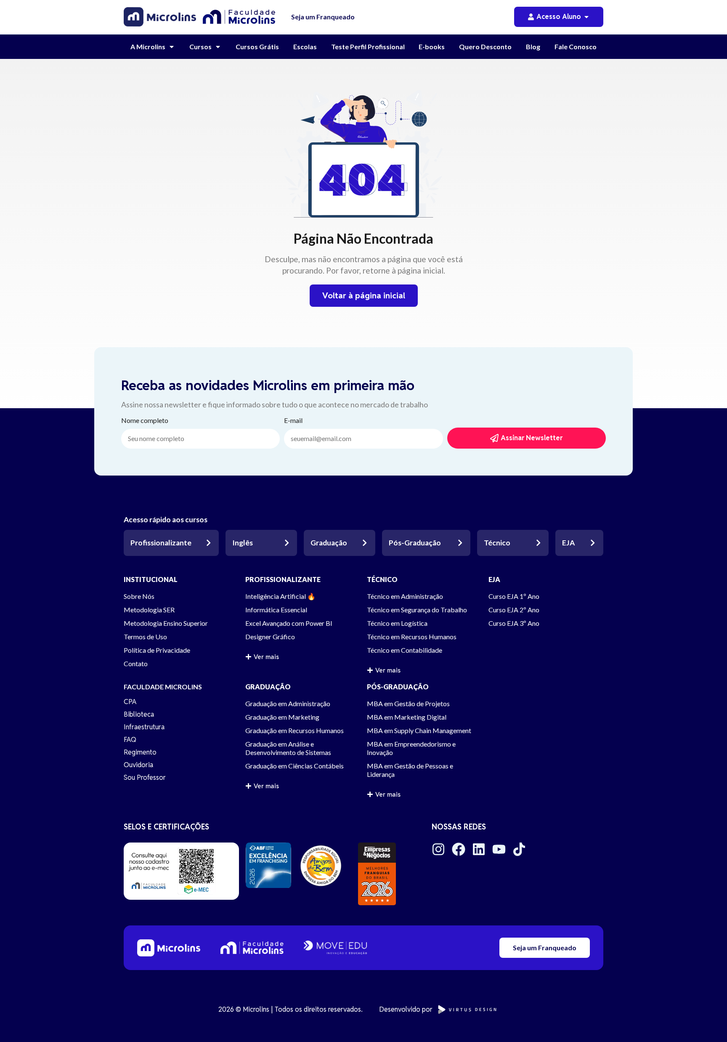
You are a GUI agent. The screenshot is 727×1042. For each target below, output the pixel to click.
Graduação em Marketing (282, 717)
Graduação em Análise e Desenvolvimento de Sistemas (288, 748)
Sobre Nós (139, 596)
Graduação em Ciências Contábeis (294, 766)
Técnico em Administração (405, 596)
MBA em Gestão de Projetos (408, 703)
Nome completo (144, 420)
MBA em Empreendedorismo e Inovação (411, 748)
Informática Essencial (276, 610)
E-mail (293, 420)
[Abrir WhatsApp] (706, 1021)
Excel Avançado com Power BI (288, 623)
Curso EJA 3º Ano (513, 623)
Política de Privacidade (157, 650)
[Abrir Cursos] (218, 47)
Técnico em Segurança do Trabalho (417, 610)
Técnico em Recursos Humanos (411, 637)
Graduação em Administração (287, 703)
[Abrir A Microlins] (171, 47)
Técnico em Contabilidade (404, 650)
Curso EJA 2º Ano (513, 610)
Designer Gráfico (270, 637)
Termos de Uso (145, 637)
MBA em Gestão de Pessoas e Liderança (410, 770)
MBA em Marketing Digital (406, 717)
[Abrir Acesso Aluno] (586, 17)
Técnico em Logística (397, 623)
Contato (136, 663)
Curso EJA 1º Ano (513, 596)
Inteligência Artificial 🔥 (280, 596)
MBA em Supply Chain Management (419, 730)
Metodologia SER (149, 610)
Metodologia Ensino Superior (166, 623)
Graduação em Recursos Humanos (294, 730)
